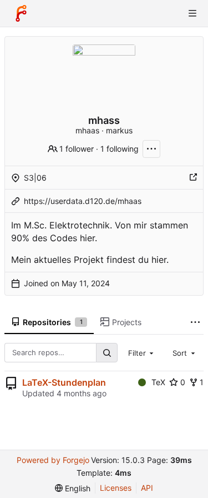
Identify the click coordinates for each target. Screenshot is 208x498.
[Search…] (106, 352)
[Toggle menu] (192, 13)
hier (158, 259)
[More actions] (151, 149)
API (147, 487)
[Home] (21, 13)
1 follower (76, 148)
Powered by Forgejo (53, 460)
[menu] (72, 488)
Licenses (115, 487)
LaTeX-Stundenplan (64, 382)
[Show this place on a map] (193, 177)
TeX (158, 382)
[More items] (195, 322)
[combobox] (142, 352)
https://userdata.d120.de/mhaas (82, 201)
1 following (119, 148)
